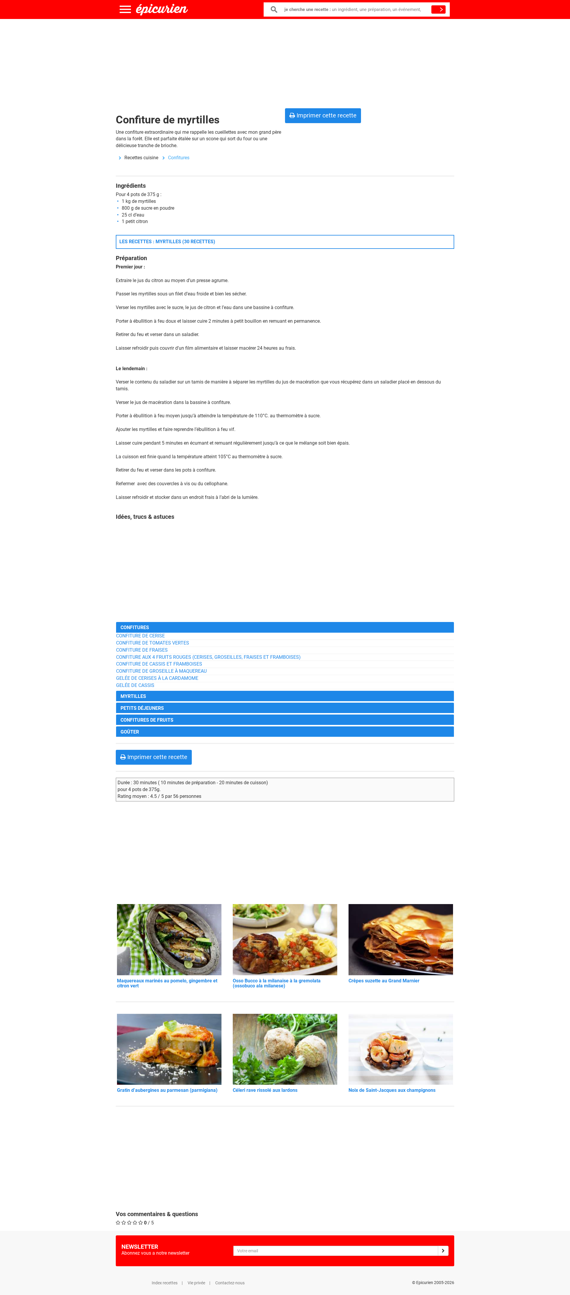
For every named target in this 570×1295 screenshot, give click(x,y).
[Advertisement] (285, 62)
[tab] (285, 627)
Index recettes (165, 1282)
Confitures (178, 157)
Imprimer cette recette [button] (326, 115)
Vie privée (196, 1282)
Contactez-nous (230, 1282)
